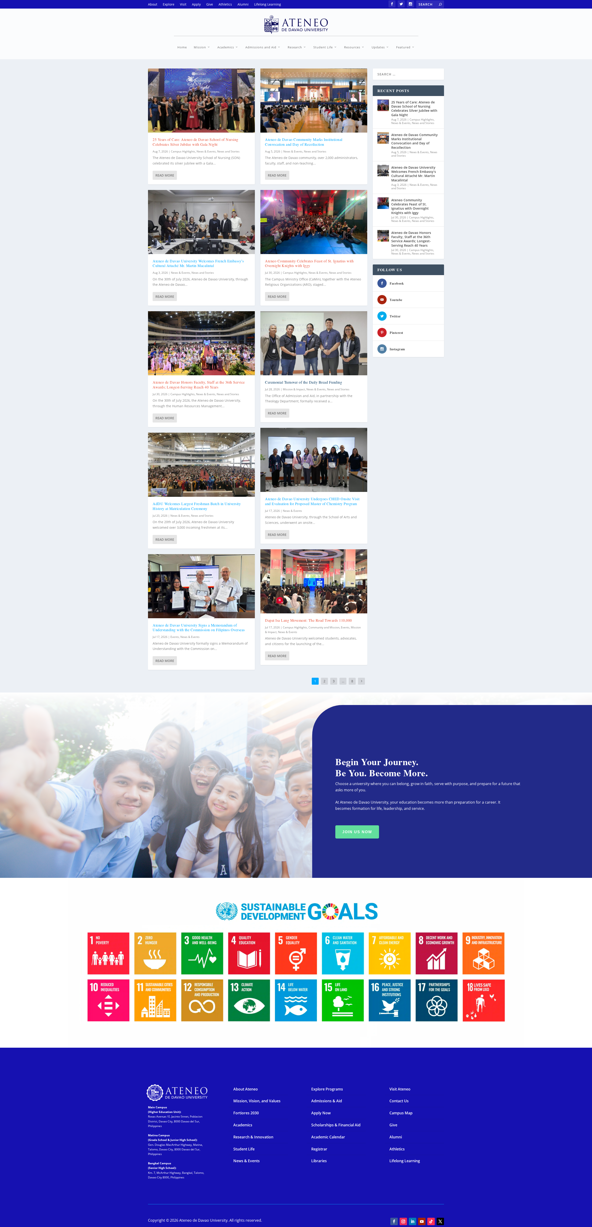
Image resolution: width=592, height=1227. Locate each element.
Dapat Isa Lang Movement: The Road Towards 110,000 (308, 620)
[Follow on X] (440, 1221)
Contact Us (399, 1100)
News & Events (206, 151)
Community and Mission (323, 627)
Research (295, 47)
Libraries (319, 1160)
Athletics (397, 1149)
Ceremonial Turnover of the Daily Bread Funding (303, 382)
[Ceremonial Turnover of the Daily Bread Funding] (313, 343)
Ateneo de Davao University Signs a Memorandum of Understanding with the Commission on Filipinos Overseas (199, 627)
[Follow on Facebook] (394, 1221)
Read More (164, 175)
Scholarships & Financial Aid (336, 1125)
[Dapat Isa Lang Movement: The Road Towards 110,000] (313, 581)
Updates (378, 47)
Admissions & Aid (326, 1100)
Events (174, 637)
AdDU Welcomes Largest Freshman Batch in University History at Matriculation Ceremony (197, 506)
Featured (403, 47)
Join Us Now (357, 832)
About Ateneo (245, 1089)
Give (393, 1125)
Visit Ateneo (399, 1089)
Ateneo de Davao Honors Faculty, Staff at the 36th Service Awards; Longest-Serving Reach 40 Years (199, 384)
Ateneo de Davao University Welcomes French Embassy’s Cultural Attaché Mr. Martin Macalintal (198, 263)
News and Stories (228, 151)
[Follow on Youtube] (422, 1221)
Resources (352, 47)
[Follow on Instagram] (403, 1221)
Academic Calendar (328, 1137)
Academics (225, 47)
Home (182, 47)
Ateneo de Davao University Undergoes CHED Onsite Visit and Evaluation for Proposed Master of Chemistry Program (312, 501)
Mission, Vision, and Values (257, 1100)
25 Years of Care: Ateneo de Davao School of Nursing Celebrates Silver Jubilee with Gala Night (195, 142)
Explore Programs (327, 1089)
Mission (200, 47)
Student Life (323, 47)
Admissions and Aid (260, 47)
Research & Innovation (253, 1137)
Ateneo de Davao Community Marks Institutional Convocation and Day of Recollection (303, 142)
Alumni (395, 1137)
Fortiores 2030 (246, 1112)
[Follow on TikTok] (431, 1221)
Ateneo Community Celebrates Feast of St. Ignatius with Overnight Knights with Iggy (309, 263)
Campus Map (401, 1112)
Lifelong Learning (404, 1160)
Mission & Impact (294, 389)
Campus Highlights (183, 151)
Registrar (319, 1149)
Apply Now (321, 1112)
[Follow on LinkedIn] (412, 1221)
